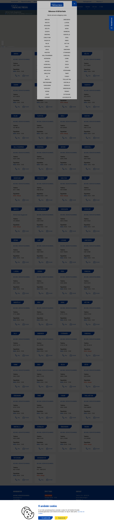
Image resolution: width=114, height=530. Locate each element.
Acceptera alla (46, 518)
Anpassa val (61, 518)
